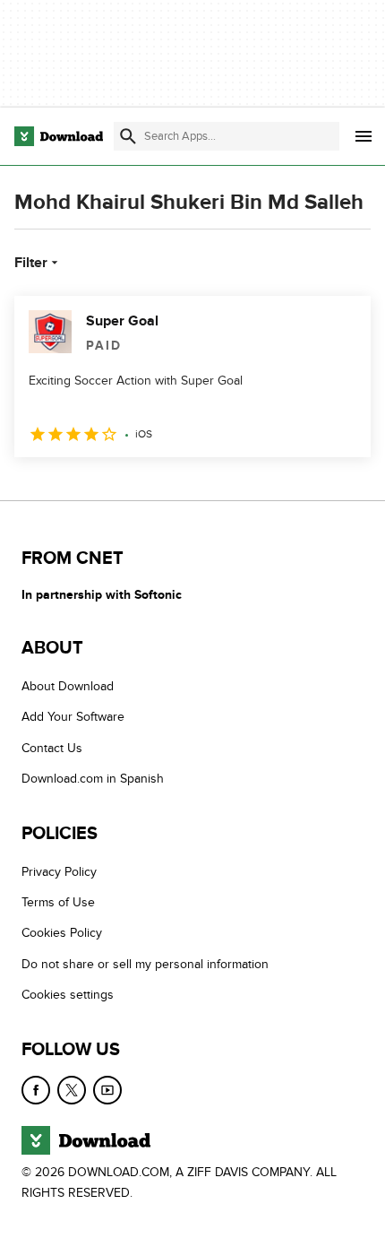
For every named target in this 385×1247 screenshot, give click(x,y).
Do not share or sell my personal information (145, 964)
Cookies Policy (61, 932)
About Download (67, 686)
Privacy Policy (59, 871)
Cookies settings (67, 994)
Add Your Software (72, 716)
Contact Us (51, 748)
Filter (30, 263)
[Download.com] (58, 136)
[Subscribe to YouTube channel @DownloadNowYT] (107, 1090)
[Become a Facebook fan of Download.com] (35, 1090)
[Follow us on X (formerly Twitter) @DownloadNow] (71, 1090)
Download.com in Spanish (92, 778)
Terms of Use (58, 902)
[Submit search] (128, 136)
